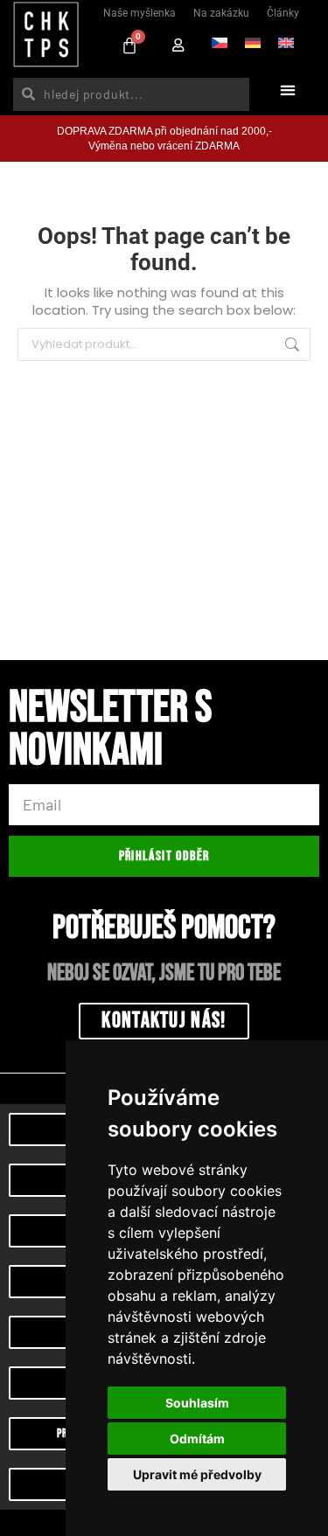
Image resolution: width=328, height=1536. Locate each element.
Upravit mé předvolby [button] (197, 1474)
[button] (287, 89)
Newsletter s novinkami (110, 732)
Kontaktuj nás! (163, 1020)
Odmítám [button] (197, 1438)
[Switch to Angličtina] (286, 41)
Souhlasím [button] (197, 1402)
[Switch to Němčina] (252, 41)
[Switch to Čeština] (219, 41)
